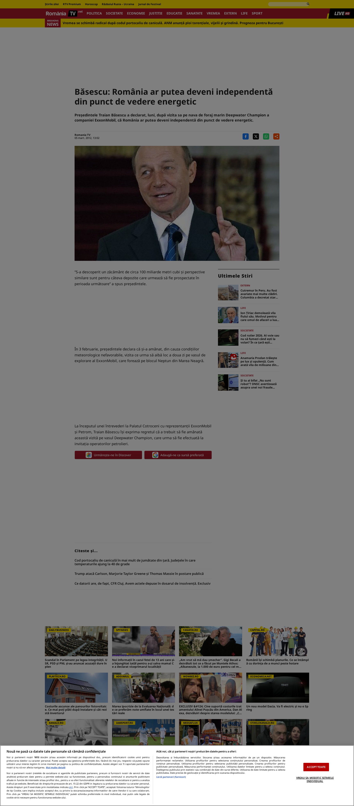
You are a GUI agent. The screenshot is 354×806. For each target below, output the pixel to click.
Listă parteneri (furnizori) (171, 776)
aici (71, 787)
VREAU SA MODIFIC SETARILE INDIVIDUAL (315, 779)
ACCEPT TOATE (316, 767)
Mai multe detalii (55, 767)
